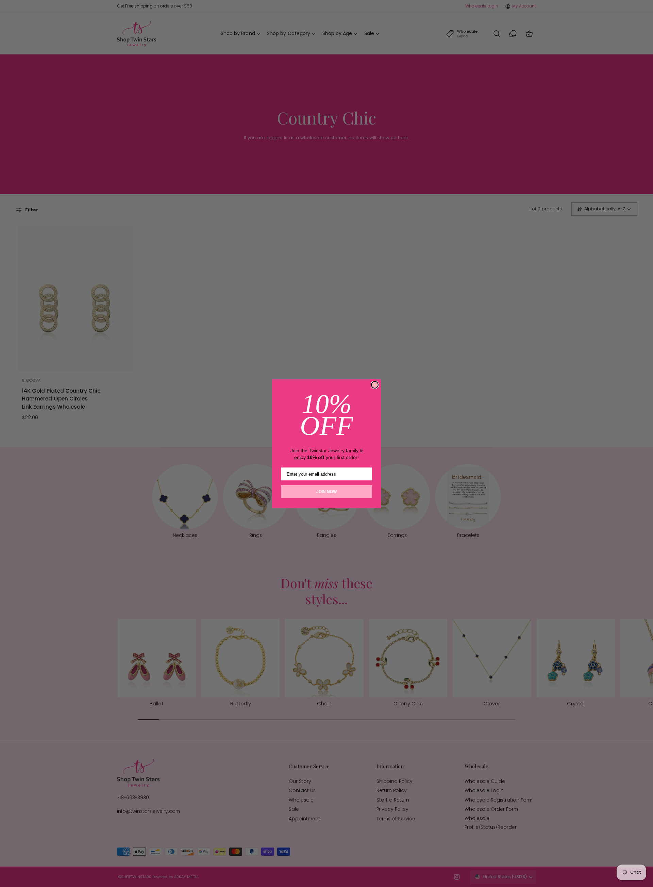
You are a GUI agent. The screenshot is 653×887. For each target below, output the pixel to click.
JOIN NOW (326, 491)
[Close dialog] (374, 384)
